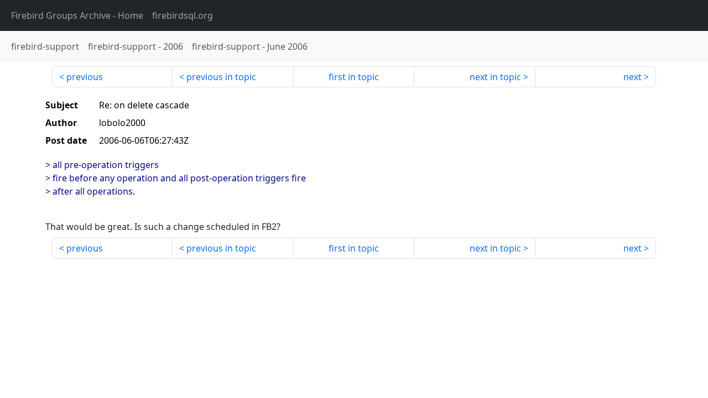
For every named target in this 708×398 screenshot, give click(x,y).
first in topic (354, 77)
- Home (77, 15)
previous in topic (221, 77)
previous (84, 77)
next (632, 77)
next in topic (495, 77)
